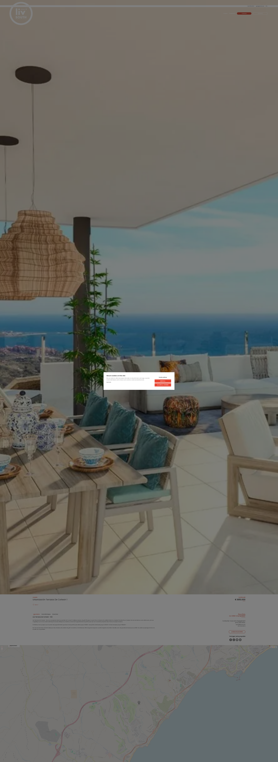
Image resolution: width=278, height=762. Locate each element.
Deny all (162, 381)
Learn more (108, 382)
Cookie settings (163, 377)
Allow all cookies (162, 384)
